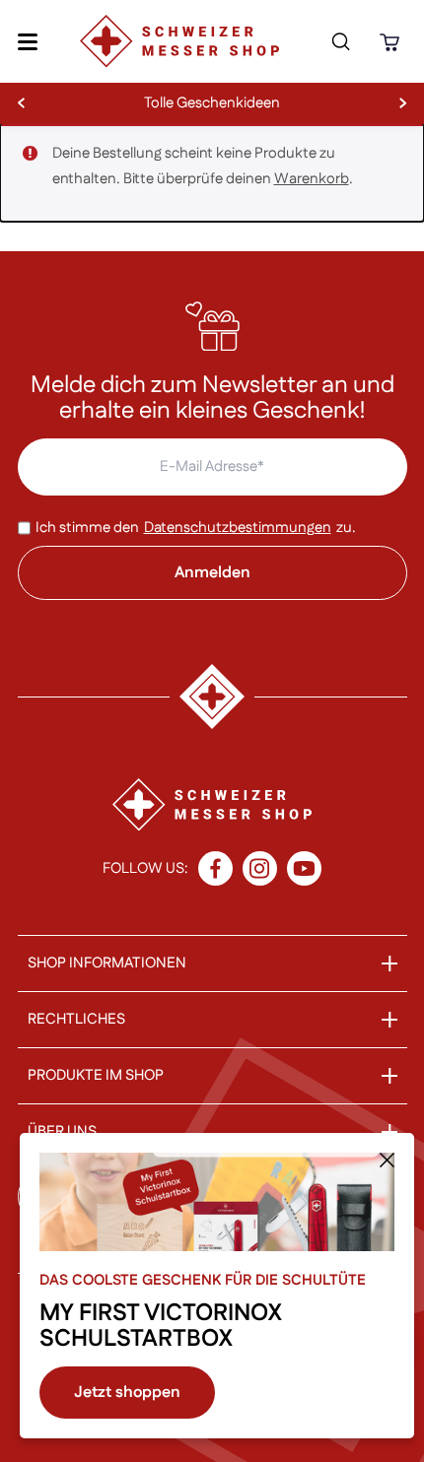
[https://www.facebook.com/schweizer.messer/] (215, 868)
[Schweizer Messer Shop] (179, 41)
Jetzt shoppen (127, 1392)
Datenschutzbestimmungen (237, 527)
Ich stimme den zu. (195, 527)
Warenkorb (311, 178)
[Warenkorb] (392, 42)
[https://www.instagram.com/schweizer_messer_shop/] (260, 868)
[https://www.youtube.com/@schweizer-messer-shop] (304, 868)
